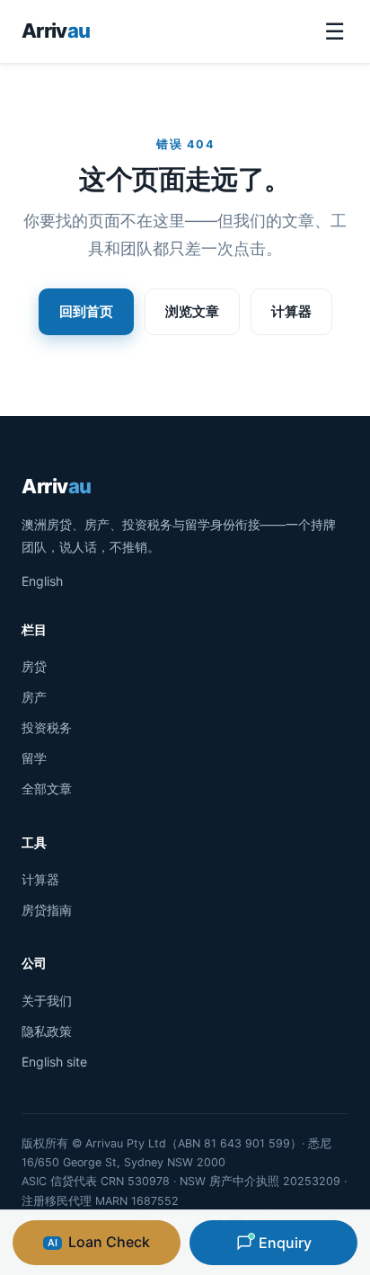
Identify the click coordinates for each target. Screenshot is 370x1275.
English (42, 581)
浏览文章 (192, 311)
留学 (34, 758)
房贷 (34, 666)
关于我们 (47, 1000)
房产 (34, 696)
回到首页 (86, 311)
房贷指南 (47, 909)
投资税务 (47, 727)
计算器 (291, 311)
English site (54, 1061)
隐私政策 (47, 1031)
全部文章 (47, 788)
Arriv (56, 30)
